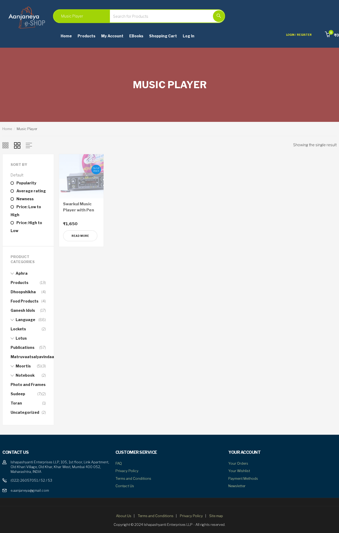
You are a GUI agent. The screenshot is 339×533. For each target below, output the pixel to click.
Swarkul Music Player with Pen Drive (78, 210)
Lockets (18, 329)
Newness (25, 199)
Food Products (24, 301)
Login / (291, 34)
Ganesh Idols (23, 310)
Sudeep (18, 394)
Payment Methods (243, 478)
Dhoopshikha (23, 292)
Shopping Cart (163, 36)
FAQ (118, 463)
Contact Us (124, 486)
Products (86, 36)
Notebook (25, 375)
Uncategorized (25, 412)
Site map (216, 516)
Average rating (31, 191)
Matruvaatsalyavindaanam (37, 356)
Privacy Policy (127, 471)
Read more (80, 235)
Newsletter (237, 486)
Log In (188, 36)
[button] (332, 35)
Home (66, 36)
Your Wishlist (239, 471)
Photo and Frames (28, 384)
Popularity (26, 183)
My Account (112, 36)
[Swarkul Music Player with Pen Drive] (81, 176)
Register (304, 34)
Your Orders (238, 463)
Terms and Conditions (133, 478)
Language (25, 319)
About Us (123, 516)
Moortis (23, 366)
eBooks (136, 36)
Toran (16, 403)
